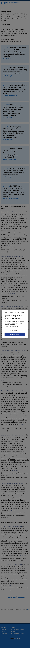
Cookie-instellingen (14, 330)
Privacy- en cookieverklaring (11, 326)
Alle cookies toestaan (14, 334)
